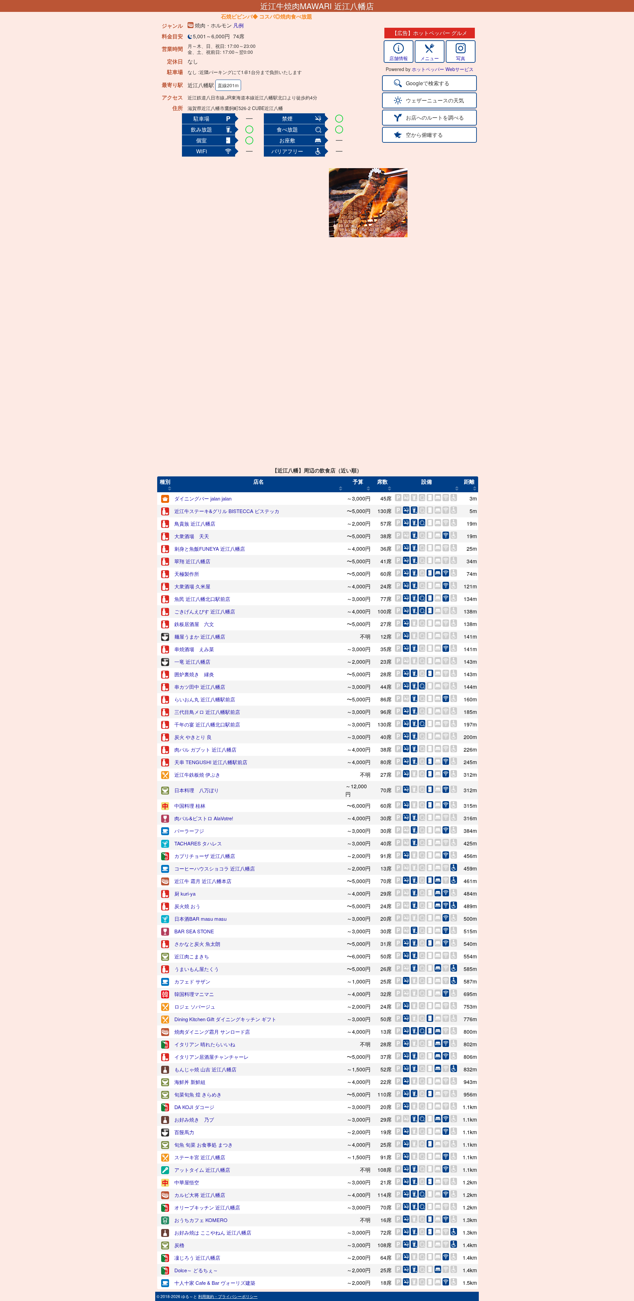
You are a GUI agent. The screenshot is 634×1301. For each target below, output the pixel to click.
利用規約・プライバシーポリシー (228, 1296)
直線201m (228, 85)
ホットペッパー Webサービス (443, 69)
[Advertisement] (274, 202)
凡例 (238, 25)
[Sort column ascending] (169, 488)
